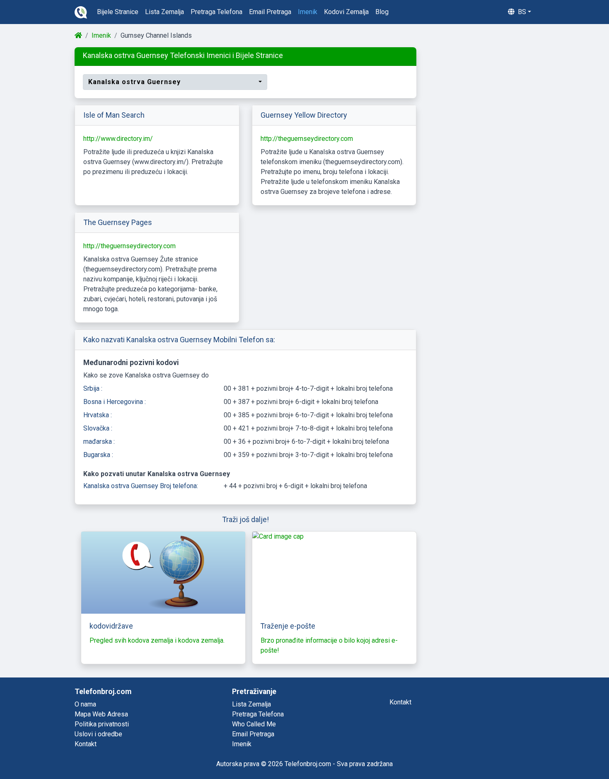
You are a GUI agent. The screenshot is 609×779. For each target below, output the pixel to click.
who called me (254, 724)
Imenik (101, 35)
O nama (85, 704)
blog (382, 12)
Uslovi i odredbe (98, 734)
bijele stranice (117, 12)
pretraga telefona (216, 12)
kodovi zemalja (346, 12)
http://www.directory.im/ (118, 139)
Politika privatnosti (102, 724)
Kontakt (86, 744)
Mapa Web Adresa (101, 714)
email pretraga (270, 12)
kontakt (400, 702)
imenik (307, 12)
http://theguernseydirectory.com (307, 139)
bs (521, 12)
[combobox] (175, 82)
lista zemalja (164, 12)
